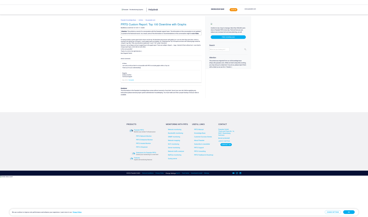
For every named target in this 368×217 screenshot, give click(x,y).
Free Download (228, 37)
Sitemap (206, 173)
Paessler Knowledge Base (128, 20)
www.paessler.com (250, 9)
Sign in (233, 10)
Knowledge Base (217, 9)
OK (349, 212)
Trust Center (185, 173)
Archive (141, 20)
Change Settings (171, 173)
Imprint (178, 173)
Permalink (131, 80)
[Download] (180, 85)
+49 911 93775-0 (224, 141)
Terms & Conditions (148, 173)
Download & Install (196, 173)
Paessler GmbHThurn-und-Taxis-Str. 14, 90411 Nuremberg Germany (226, 132)
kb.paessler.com (150, 20)
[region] (184, 212)
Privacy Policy (159, 173)
